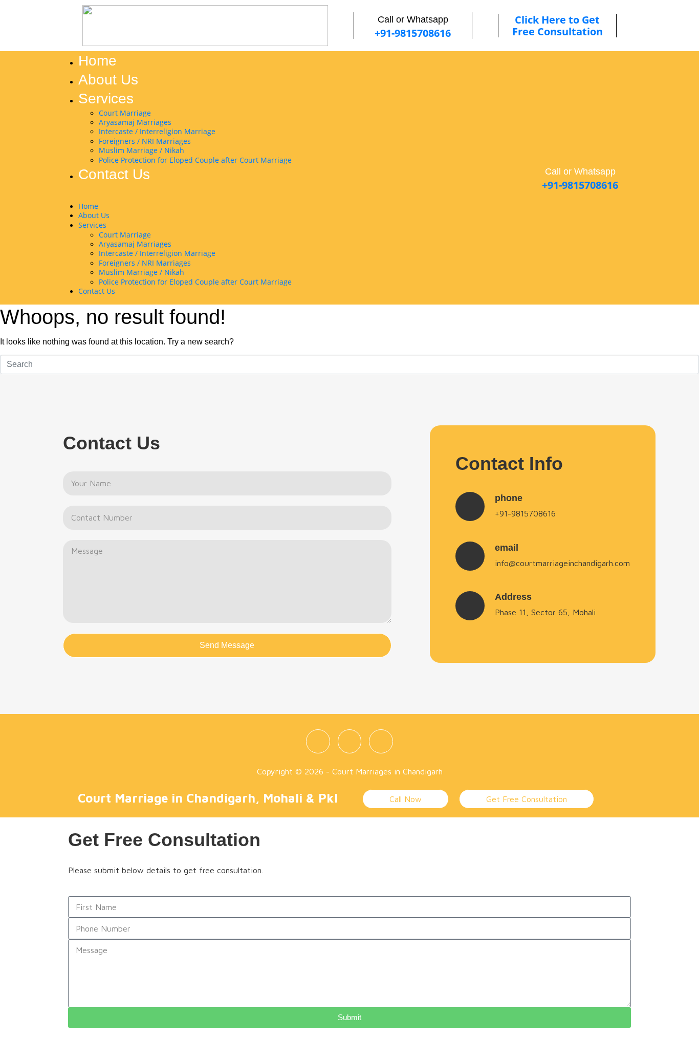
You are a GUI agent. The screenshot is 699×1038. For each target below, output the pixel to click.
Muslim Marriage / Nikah (141, 150)
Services (106, 98)
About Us (108, 80)
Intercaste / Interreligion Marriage (157, 131)
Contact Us (114, 174)
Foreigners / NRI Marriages (145, 141)
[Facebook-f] (318, 741)
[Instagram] (350, 741)
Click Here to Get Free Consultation (557, 25)
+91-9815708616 (413, 33)
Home (97, 61)
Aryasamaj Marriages (135, 122)
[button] (263, 196)
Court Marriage (125, 113)
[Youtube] (381, 741)
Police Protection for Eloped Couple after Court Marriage (195, 160)
